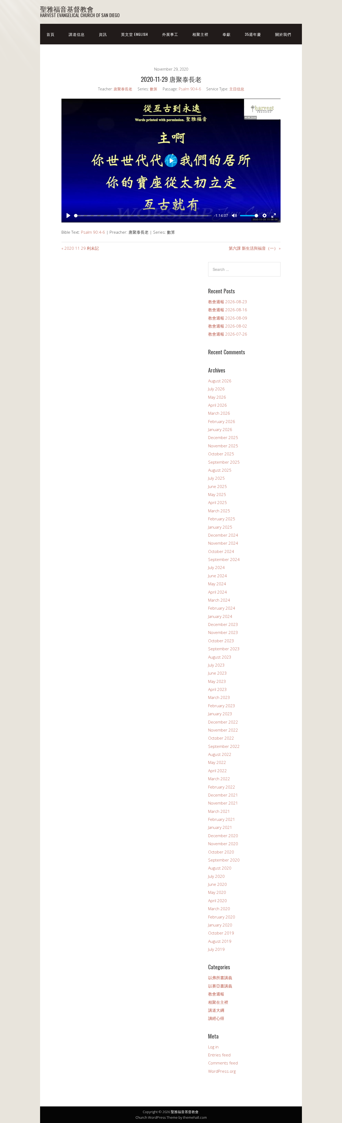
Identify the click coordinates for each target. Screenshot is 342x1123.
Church (141, 1117)
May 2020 (217, 892)
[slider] (141, 215)
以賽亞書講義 (220, 986)
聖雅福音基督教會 (67, 9)
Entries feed (219, 1054)
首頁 (50, 34)
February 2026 (221, 421)
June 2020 (217, 884)
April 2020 (217, 900)
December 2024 (223, 535)
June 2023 (217, 673)
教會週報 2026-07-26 (227, 334)
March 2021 (219, 811)
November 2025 (223, 445)
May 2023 (217, 681)
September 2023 (224, 648)
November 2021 (223, 803)
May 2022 (217, 762)
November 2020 (223, 843)
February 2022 (221, 787)
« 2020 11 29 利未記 (80, 248)
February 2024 (221, 608)
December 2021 (223, 795)
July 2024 (216, 567)
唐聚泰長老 (123, 88)
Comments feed (223, 1063)
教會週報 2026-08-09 (227, 318)
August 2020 (219, 868)
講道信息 (77, 34)
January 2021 (220, 827)
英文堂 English (134, 34)
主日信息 (236, 88)
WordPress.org (222, 1071)
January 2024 (220, 616)
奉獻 (227, 34)
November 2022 (223, 730)
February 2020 (221, 917)
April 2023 (217, 689)
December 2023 (223, 624)
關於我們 (283, 34)
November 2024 (223, 543)
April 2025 (217, 502)
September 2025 (224, 462)
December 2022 (223, 722)
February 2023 (221, 705)
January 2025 (220, 527)
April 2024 (217, 592)
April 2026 (217, 405)
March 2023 (219, 697)
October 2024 (221, 551)
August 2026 (219, 380)
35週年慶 (253, 34)
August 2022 (219, 754)
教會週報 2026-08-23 (227, 301)
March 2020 (219, 908)
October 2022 (221, 738)
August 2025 (219, 470)
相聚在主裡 (218, 1002)
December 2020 (223, 835)
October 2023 (221, 640)
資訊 (103, 34)
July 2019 (216, 949)
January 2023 (220, 713)
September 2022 (224, 746)
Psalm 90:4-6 (190, 88)
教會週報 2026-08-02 (227, 326)
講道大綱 (216, 1010)
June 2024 (217, 575)
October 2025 (221, 453)
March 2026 (219, 413)
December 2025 (223, 437)
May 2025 (217, 494)
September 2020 (224, 860)
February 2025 (221, 518)
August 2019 (219, 941)
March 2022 (219, 778)
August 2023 (219, 657)
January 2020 (220, 925)
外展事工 (170, 34)
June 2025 (217, 486)
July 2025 (216, 478)
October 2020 (221, 852)
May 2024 (217, 583)
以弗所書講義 (220, 977)
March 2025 (219, 510)
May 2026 (217, 397)
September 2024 (224, 559)
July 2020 (216, 876)
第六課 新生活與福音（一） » (255, 248)
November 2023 (223, 632)
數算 (153, 88)
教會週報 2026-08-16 (227, 309)
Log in (213, 1046)
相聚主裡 (200, 34)
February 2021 (221, 819)
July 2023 (216, 665)
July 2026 (216, 388)
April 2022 (217, 770)
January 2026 (220, 429)
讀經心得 (216, 1018)
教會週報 (216, 994)
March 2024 (219, 600)
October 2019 (221, 933)
